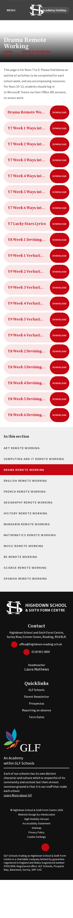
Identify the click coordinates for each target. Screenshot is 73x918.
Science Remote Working (25, 568)
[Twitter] (26, 847)
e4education (47, 814)
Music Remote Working (23, 546)
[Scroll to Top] (45, 847)
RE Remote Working (20, 557)
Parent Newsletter (36, 697)
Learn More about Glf (18, 795)
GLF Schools (36, 690)
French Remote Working (25, 491)
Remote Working (36, 51)
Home (8, 51)
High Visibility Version (36, 819)
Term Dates (36, 717)
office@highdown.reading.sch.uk (40, 644)
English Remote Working (25, 481)
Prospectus (36, 703)
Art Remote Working (22, 448)
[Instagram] (38, 847)
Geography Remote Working (28, 502)
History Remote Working (25, 513)
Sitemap (36, 828)
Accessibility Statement (36, 823)
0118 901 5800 (41, 652)
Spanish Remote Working (25, 578)
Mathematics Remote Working (30, 535)
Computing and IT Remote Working (34, 459)
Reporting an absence (36, 710)
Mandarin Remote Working (27, 524)
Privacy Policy (36, 832)
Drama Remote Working (24, 55)
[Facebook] (32, 847)
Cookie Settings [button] (36, 837)
